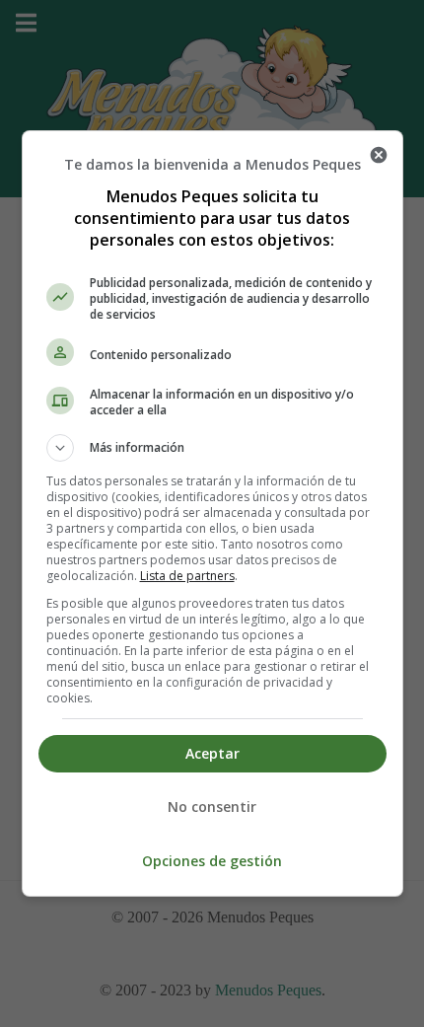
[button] (212, 448)
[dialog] (212, 513)
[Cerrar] (378, 155)
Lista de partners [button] (187, 575)
